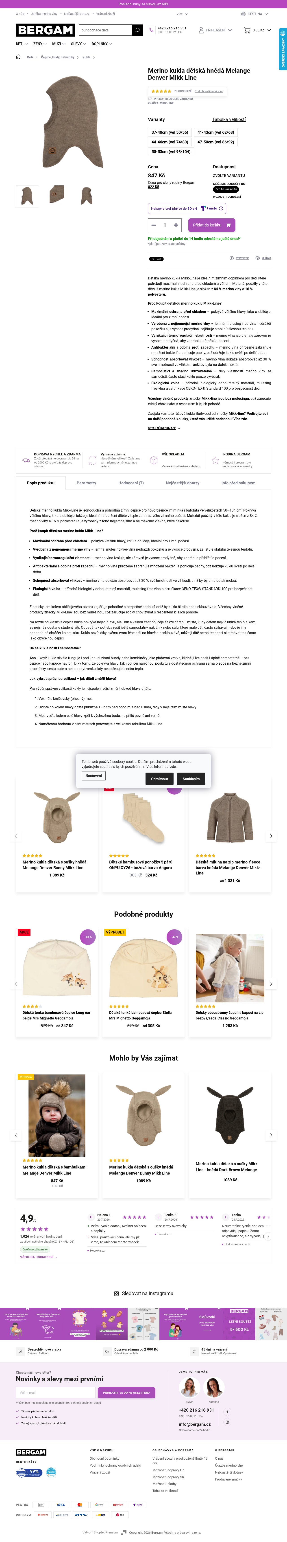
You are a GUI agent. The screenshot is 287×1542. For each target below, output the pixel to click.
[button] (271, 836)
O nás (20, 13)
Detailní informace (162, 428)
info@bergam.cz (195, 1424)
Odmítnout (159, 779)
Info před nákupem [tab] (239, 483)
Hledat (137, 30)
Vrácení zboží (105, 13)
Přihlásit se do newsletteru (126, 1392)
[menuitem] (22, 44)
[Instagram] (227, 1422)
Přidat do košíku (207, 225)
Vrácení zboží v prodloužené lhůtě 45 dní (179, 1460)
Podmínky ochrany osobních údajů (115, 1465)
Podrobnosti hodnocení (209, 91)
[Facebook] (227, 1412)
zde (173, 766)
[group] (57, 1135)
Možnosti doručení (227, 196)
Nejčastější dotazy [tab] (182, 483)
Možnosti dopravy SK (168, 1477)
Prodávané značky (228, 1479)
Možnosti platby (164, 1484)
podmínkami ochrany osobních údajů (77, 1402)
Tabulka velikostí (165, 1491)
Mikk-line (209, 398)
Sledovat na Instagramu (147, 1293)
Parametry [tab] (86, 483)
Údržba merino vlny (44, 13)
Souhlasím (191, 779)
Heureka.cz (97, 1250)
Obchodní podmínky (104, 1458)
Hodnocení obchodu (237, 1244)
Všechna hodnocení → (39, 1257)
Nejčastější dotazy (76, 13)
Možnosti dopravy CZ (168, 1470)
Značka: (161, 103)
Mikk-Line (64, 612)
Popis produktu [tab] (40, 483)
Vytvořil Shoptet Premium (100, 1532)
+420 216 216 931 (196, 1410)
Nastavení (94, 776)
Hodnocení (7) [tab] (131, 483)
